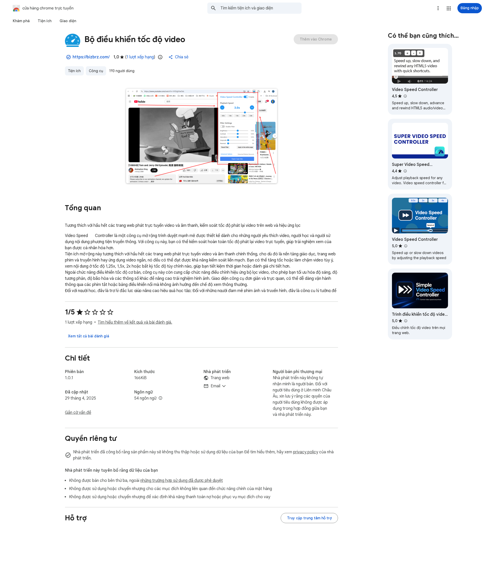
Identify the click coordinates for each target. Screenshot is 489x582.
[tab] (21, 20)
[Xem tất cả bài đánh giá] (88, 336)
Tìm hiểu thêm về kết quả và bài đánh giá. (135, 322)
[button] (449, 8)
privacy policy (305, 452)
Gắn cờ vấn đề (78, 412)
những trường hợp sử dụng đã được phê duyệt (181, 480)
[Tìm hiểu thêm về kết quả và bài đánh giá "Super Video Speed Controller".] (405, 171)
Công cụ (96, 71)
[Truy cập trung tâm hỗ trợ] (309, 518)
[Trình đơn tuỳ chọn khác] (438, 8)
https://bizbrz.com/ (91, 57)
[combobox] (261, 8)
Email (215, 386)
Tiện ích (74, 71)
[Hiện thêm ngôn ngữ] (160, 398)
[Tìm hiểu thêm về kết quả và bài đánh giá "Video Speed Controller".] (405, 96)
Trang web (220, 377)
